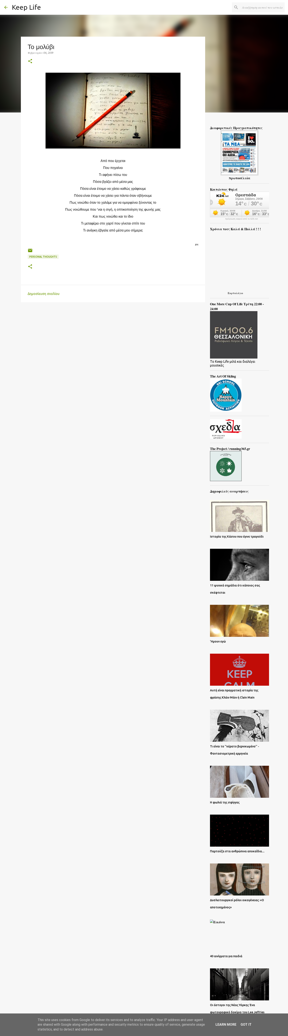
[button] (30, 61)
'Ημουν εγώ (218, 641)
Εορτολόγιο (235, 293)
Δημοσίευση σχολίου (43, 294)
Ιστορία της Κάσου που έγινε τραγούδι (237, 536)
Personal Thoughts (43, 256)
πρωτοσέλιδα (239, 177)
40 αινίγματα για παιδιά (226, 956)
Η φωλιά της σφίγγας (225, 802)
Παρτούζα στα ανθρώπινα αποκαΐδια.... (237, 851)
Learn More (225, 1025)
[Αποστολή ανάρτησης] (30, 252)
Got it (246, 1025)
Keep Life (26, 7)
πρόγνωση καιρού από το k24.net (241, 219)
